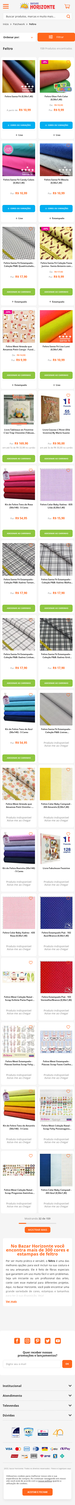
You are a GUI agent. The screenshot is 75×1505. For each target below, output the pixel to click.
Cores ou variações (20, 125)
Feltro (32, 24)
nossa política (45, 1480)
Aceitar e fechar (37, 1492)
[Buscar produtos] (68, 16)
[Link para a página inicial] (6, 24)
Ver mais (11, 1403)
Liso (20, 135)
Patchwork (19, 24)
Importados (20, 468)
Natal (21, 1093)
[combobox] (37, 16)
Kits (21, 551)
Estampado (58, 218)
